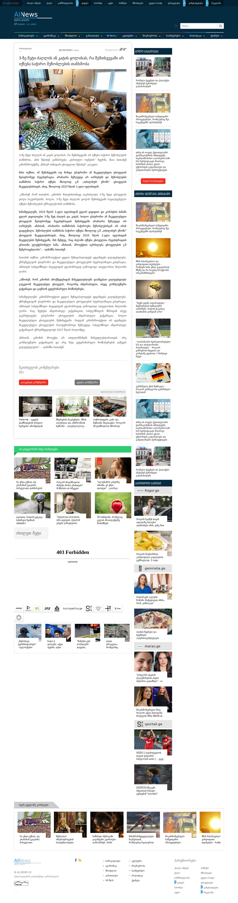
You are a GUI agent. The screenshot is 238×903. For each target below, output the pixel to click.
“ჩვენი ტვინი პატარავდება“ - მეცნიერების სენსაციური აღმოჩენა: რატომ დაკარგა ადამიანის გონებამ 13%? (151, 307)
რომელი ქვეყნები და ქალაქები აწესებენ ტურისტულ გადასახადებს (152, 83)
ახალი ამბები (34, 3)
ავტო (110, 3)
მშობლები (137, 3)
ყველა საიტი (155, 3)
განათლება (92, 35)
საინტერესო (173, 35)
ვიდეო (85, 3)
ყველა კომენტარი (87, 382)
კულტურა (128, 35)
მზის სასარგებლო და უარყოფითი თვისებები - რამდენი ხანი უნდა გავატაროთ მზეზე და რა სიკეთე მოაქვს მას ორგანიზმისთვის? (152, 267)
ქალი (49, 3)
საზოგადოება (26, 35)
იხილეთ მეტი (29, 533)
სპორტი (98, 3)
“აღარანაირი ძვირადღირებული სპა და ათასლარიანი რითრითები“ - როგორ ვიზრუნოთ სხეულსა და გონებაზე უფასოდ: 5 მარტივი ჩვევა (153, 349)
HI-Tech (111, 35)
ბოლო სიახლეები (153, 181)
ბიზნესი (123, 3)
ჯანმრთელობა (65, 3)
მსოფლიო (71, 35)
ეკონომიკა (50, 35)
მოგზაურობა (150, 35)
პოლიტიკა (195, 35)
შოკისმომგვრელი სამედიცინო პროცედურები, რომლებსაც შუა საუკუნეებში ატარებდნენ (152, 119)
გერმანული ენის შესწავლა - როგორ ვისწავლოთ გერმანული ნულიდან (153, 389)
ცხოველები (174, 3)
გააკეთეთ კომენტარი (33, 382)
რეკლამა (216, 3)
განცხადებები (196, 3)
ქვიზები (215, 35)
